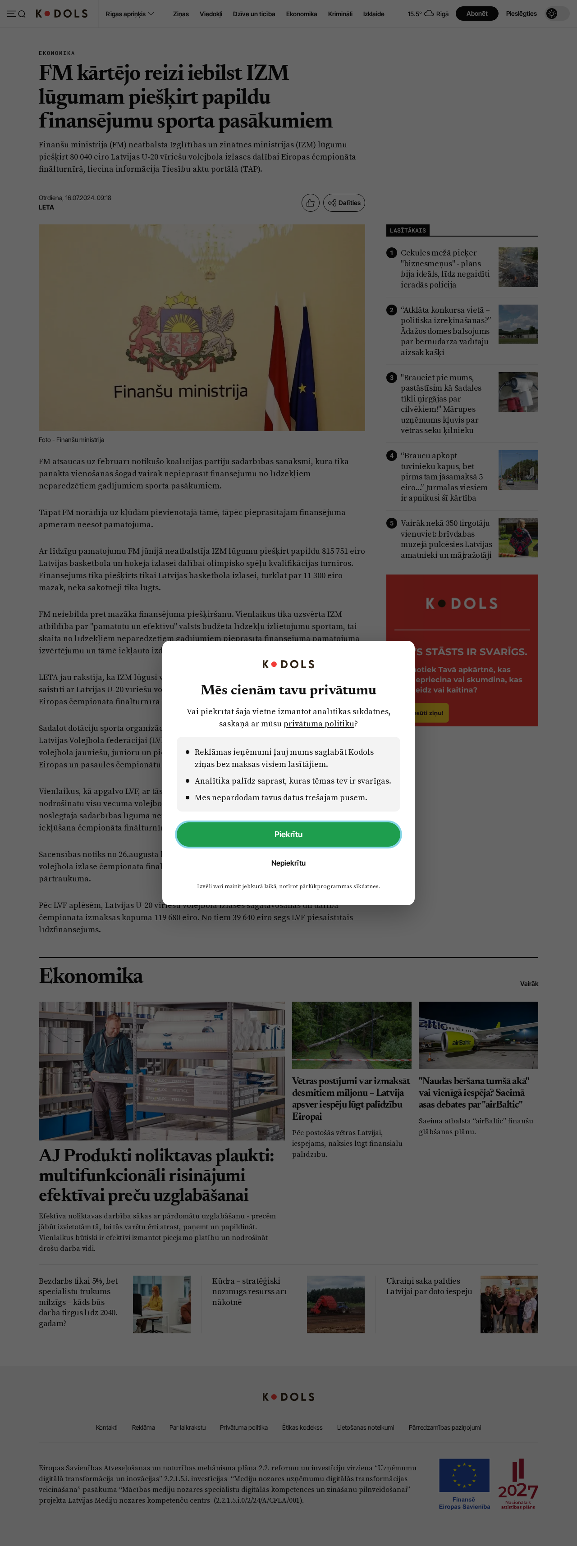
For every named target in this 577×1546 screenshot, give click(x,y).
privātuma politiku (319, 723)
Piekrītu (288, 834)
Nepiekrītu (288, 862)
